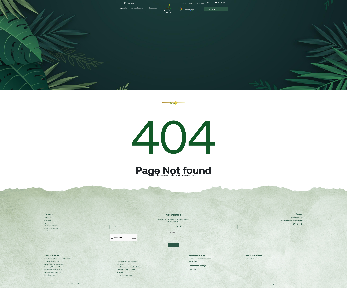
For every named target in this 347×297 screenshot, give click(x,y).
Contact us (48, 231)
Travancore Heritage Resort (126, 269)
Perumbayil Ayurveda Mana (53, 267)
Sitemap (272, 284)
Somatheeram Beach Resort (53, 272)
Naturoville (192, 269)
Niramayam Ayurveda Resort (53, 264)
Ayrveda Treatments (51, 225)
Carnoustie (120, 264)
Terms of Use (288, 284)
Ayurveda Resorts (137, 8)
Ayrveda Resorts (49, 223)
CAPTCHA (173, 232)
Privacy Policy (298, 284)
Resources (279, 284)
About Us (191, 3)
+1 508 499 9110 (131, 3)
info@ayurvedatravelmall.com (292, 220)
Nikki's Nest (120, 272)
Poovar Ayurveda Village (125, 275)
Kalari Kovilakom (49, 275)
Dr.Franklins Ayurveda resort (53, 269)
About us (47, 217)
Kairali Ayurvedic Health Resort (127, 261)
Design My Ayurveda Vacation (216, 9)
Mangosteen (250, 259)
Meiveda (119, 259)
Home (184, 3)
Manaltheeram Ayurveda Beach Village (129, 267)
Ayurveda (123, 8)
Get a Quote (200, 3)
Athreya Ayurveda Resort (52, 261)
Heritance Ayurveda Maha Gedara (200, 259)
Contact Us (153, 8)
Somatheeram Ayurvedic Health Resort (57, 259)
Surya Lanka (193, 261)
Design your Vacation (51, 228)
